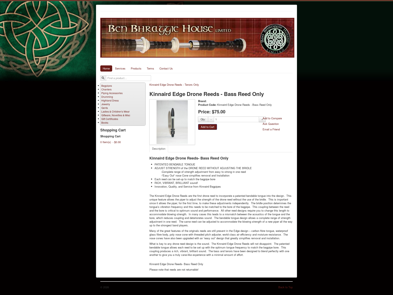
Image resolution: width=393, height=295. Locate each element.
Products (136, 68)
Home (106, 68)
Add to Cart (207, 127)
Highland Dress (110, 100)
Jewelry (105, 104)
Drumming (107, 96)
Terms (150, 68)
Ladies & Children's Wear (115, 111)
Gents (104, 107)
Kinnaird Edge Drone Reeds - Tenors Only (174, 85)
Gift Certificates (109, 119)
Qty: (203, 119)
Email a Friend (271, 129)
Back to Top (285, 287)
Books (104, 122)
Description (158, 148)
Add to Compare (272, 118)
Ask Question (271, 124)
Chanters (106, 89)
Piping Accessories (112, 93)
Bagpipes (106, 85)
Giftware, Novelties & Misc (115, 115)
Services (120, 68)
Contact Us (166, 68)
